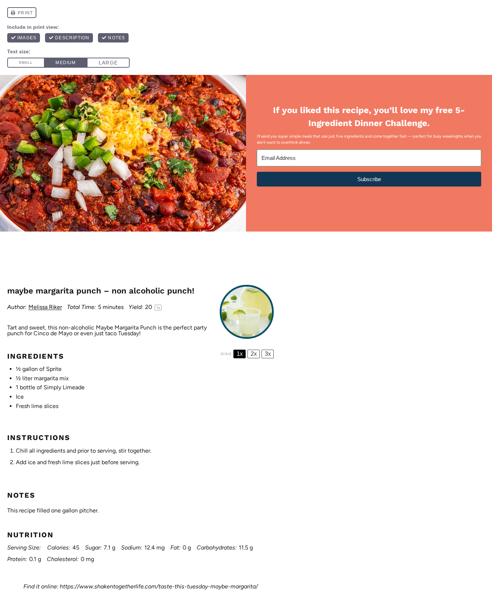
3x (268, 354)
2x (254, 354)
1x (240, 354)
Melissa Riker (45, 307)
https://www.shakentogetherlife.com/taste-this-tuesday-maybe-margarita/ (159, 586)
